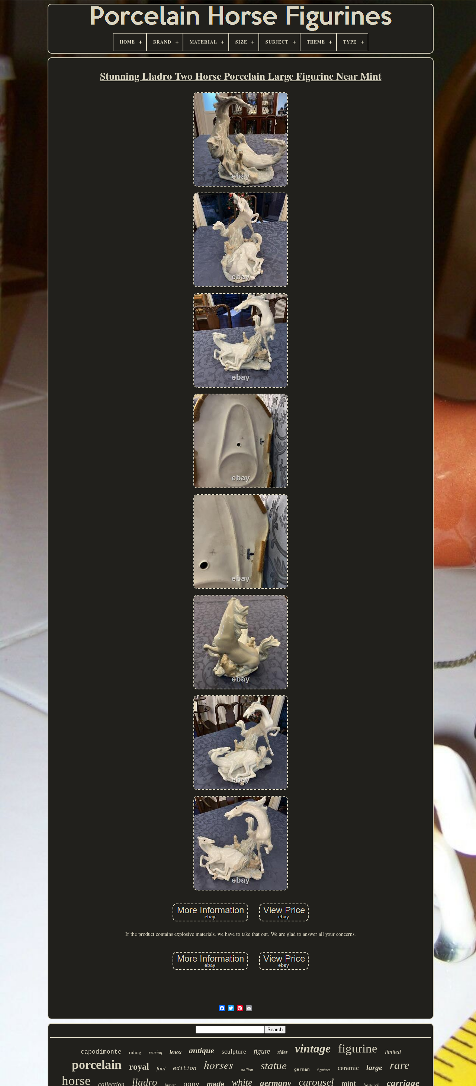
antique (201, 1050)
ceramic (348, 1067)
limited (393, 1052)
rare (399, 1064)
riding (135, 1052)
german (302, 1069)
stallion (247, 1069)
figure (262, 1051)
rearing (155, 1052)
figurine (357, 1048)
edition (184, 1069)
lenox (175, 1052)
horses (218, 1064)
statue (274, 1065)
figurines (323, 1070)
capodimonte (101, 1052)
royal (139, 1066)
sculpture (234, 1051)
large (374, 1067)
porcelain (97, 1064)
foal (161, 1068)
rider (282, 1052)
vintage (313, 1048)
